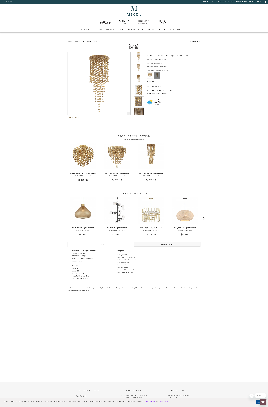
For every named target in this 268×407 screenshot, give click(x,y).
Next (198, 41)
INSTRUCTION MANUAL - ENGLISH (160, 91)
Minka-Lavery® (87, 41)
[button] (266, 399)
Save (71, 54)
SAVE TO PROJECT (74, 117)
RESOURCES (215, 2)
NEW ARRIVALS (87, 29)
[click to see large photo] (139, 57)
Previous (192, 41)
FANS (100, 29)
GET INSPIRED (175, 29)
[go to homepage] (134, 11)
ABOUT (205, 2)
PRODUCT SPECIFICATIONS (157, 94)
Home (70, 41)
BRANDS (151, 29)
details (101, 244)
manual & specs (167, 244)
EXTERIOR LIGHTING (135, 29)
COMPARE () (249, 2)
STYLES (162, 29)
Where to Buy (236, 2)
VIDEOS (225, 2)
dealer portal (8, 2)
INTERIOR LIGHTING (114, 29)
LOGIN (258, 2)
